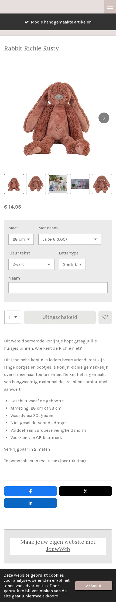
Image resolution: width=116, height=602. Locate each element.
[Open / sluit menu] (110, 6)
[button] (14, 184)
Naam (14, 278)
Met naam (48, 227)
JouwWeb (58, 549)
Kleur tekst (19, 253)
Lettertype (69, 253)
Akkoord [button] (93, 585)
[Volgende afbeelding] (103, 118)
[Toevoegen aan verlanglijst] (105, 317)
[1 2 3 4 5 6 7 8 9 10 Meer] (12, 317)
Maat (13, 227)
